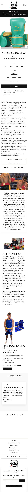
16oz (16, 66)
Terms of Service (14, 445)
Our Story (14, 440)
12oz (6, 66)
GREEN (14, 73)
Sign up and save (13, 456)
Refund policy (13, 452)
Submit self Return (14, 450)
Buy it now (14, 86)
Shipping (12, 58)
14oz (11, 66)
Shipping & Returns (14, 447)
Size (14, 63)
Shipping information (14, 159)
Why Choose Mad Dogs (14, 443)
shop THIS (7, 368)
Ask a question (14, 162)
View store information (9, 95)
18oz (21, 66)
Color (14, 70)
